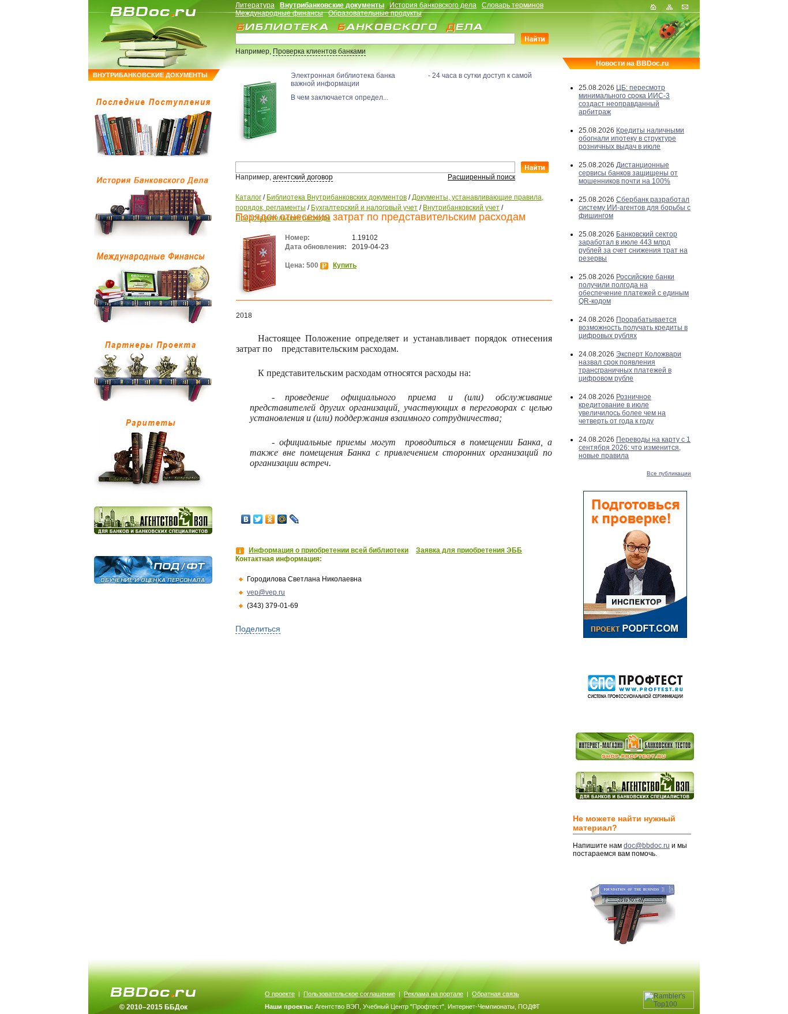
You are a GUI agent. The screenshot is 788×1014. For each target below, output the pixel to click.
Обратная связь (495, 993)
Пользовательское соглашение (349, 993)
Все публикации (669, 473)
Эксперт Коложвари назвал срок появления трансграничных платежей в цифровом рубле (630, 366)
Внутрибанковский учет (461, 208)
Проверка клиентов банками (319, 51)
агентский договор (303, 177)
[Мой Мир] (282, 519)
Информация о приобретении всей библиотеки (328, 550)
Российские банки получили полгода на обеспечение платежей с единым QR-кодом (634, 289)
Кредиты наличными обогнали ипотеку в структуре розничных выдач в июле (631, 138)
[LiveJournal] (294, 519)
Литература (255, 5)
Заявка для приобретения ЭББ (469, 550)
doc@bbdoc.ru (647, 846)
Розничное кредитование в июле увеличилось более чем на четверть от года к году (622, 409)
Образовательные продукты (375, 13)
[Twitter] (258, 519)
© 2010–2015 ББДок (153, 1007)
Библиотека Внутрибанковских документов (337, 197)
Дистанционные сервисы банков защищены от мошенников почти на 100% (628, 173)
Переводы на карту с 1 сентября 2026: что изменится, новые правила (635, 447)
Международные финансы (279, 13)
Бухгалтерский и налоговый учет (364, 208)
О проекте (280, 993)
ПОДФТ (529, 1006)
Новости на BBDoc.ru (632, 63)
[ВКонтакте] (246, 519)
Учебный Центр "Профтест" (403, 1006)
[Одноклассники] (270, 519)
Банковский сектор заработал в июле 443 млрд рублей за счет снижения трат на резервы (633, 246)
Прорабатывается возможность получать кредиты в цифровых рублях (633, 328)
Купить (345, 265)
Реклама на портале (433, 993)
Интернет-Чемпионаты (481, 1006)
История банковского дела (432, 5)
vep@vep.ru (266, 592)
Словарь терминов (512, 5)
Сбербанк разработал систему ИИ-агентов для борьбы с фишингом (635, 208)
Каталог (248, 197)
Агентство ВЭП (337, 1006)
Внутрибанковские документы (332, 5)
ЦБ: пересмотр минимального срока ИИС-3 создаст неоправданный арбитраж (624, 100)
